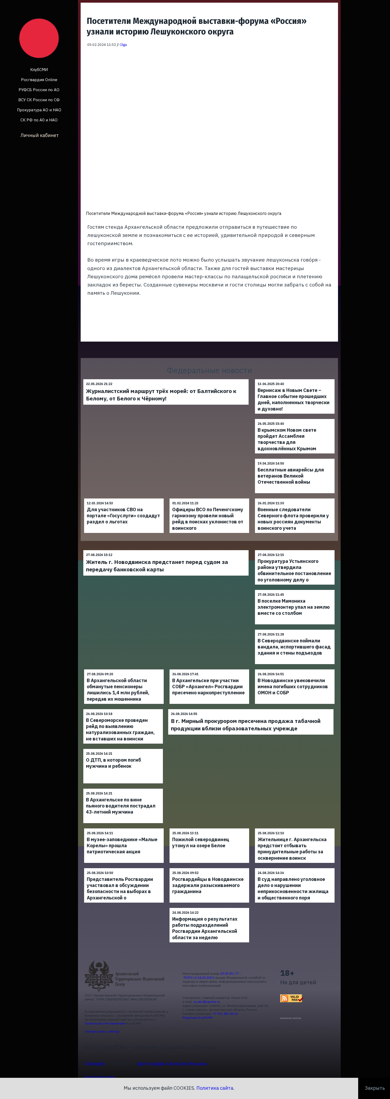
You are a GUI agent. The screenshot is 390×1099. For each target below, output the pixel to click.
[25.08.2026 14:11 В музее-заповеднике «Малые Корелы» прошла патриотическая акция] (124, 828)
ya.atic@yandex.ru (206, 1002)
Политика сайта (214, 1088)
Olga (123, 44)
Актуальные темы (100, 1076)
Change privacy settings (102, 1031)
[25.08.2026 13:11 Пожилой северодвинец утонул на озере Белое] (209, 828)
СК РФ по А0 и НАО (39, 119)
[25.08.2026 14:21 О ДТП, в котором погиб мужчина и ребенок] (123, 748)
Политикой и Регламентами (105, 1023)
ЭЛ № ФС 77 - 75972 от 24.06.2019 (212, 975)
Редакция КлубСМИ (198, 1017)
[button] (330, 55)
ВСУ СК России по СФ (39, 99)
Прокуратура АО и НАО (39, 109)
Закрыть (375, 1088)
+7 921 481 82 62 (225, 1014)
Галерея (95, 1063)
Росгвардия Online (39, 79)
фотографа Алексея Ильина (172, 1063)
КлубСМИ (39, 69)
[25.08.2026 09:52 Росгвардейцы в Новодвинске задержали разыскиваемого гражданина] (209, 868)
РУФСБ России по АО (39, 89)
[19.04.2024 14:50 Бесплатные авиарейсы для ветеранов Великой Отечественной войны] (295, 458)
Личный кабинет (39, 135)
